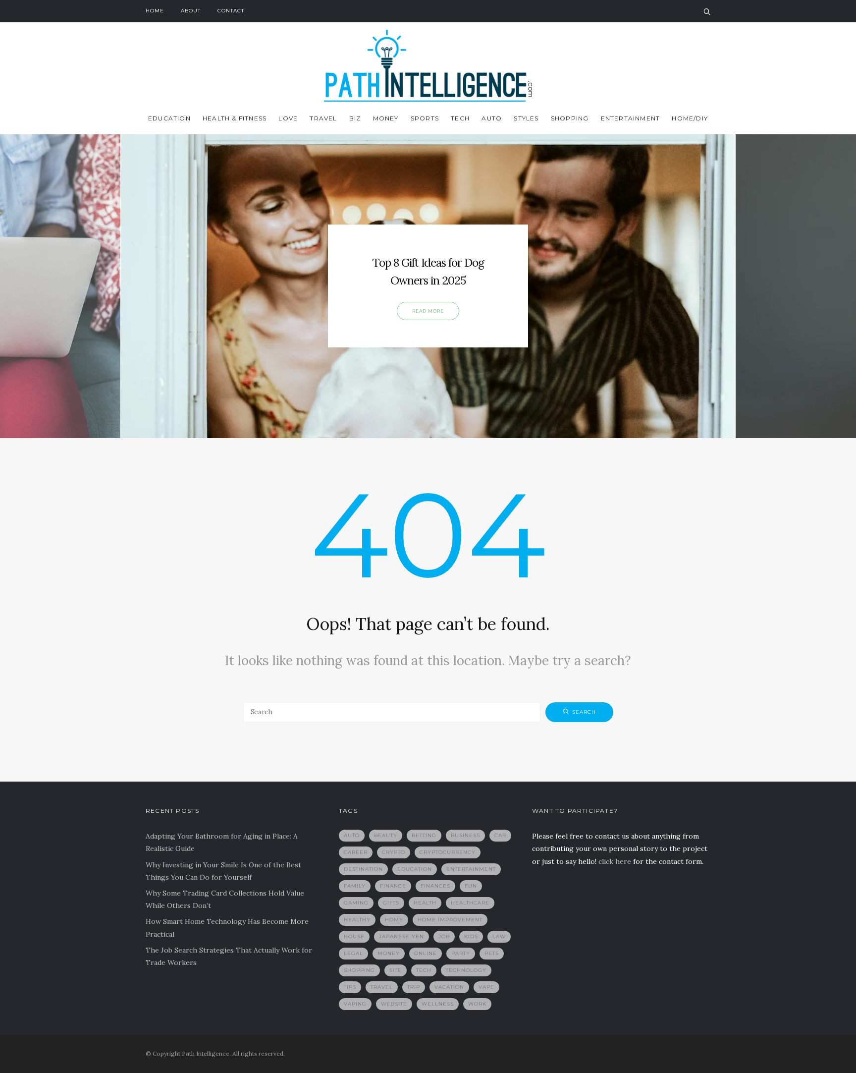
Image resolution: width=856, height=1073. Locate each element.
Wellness (438, 1004)
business (465, 835)
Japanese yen (401, 936)
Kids (471, 936)
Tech (460, 118)
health (425, 903)
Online (425, 953)
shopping (359, 970)
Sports (425, 118)
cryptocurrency (448, 852)
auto (352, 835)
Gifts (391, 903)
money (388, 953)
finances (435, 886)
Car (500, 835)
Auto (492, 118)
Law (499, 936)
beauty (385, 835)
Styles (526, 118)
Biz (355, 118)
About (191, 10)
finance (393, 886)
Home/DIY (690, 118)
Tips (350, 987)
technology (466, 970)
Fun (471, 886)
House (354, 936)
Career (356, 852)
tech (423, 970)
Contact (230, 10)
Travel (323, 118)
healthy (357, 919)
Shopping (570, 118)
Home (155, 10)
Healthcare (470, 903)
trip (413, 987)
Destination (363, 869)
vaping (355, 1004)
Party (460, 953)
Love (288, 118)
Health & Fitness (235, 118)
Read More (428, 311)
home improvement (450, 919)
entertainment (471, 869)
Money (386, 118)
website (394, 1004)
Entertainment (630, 118)
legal (353, 953)
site (395, 970)
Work (477, 1004)
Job (444, 936)
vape (486, 987)
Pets (491, 953)
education (414, 869)
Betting (424, 835)
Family (355, 886)
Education (169, 118)
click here (614, 861)
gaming (356, 903)
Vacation (449, 987)
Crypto (393, 852)
